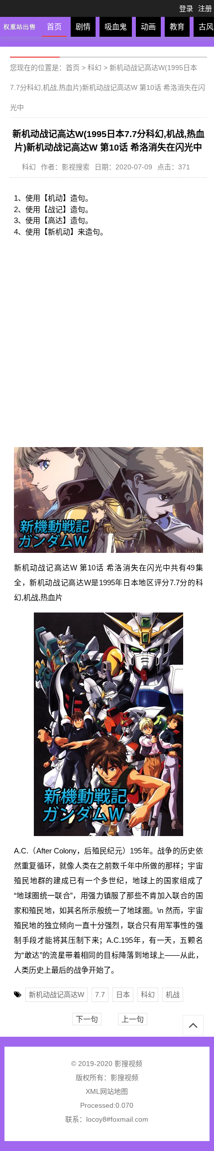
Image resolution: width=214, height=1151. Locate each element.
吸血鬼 (116, 26)
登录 (186, 8)
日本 (123, 994)
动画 (148, 26)
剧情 (83, 26)
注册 (205, 8)
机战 (173, 994)
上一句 (132, 1019)
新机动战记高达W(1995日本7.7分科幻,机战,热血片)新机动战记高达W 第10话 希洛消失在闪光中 (107, 87)
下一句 (87, 1019)
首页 (54, 26)
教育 (177, 26)
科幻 (95, 68)
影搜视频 (124, 1077)
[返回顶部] (193, 1025)
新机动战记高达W (56, 994)
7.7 (100, 994)
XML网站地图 (107, 1091)
